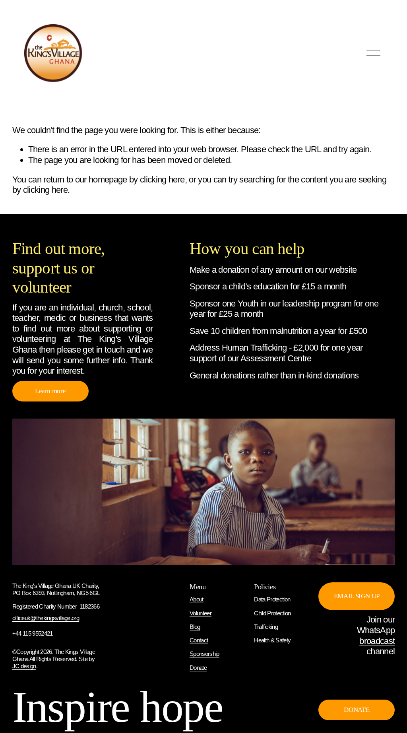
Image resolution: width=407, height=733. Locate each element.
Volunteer (200, 613)
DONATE (356, 710)
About (197, 599)
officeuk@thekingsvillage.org (45, 618)
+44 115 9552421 (32, 633)
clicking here (162, 179)
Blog (195, 626)
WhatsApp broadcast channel (376, 640)
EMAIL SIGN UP (357, 596)
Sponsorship (204, 653)
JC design (24, 666)
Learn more (50, 391)
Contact (199, 640)
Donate (198, 667)
